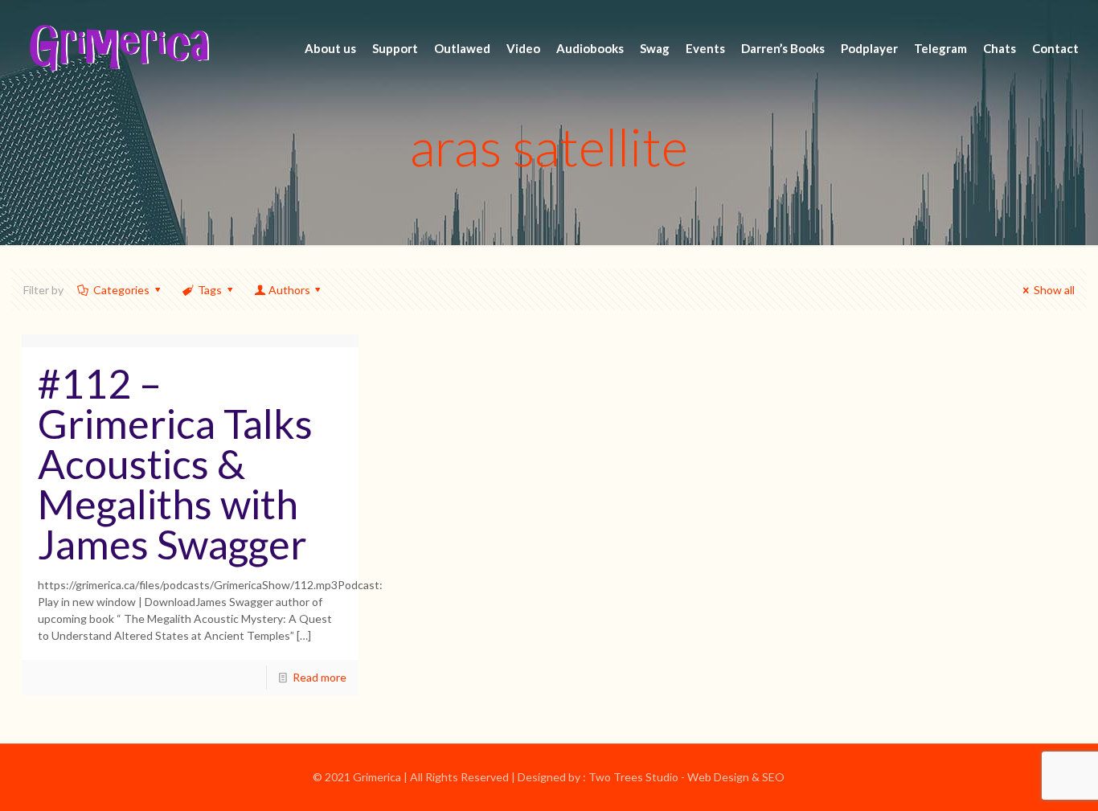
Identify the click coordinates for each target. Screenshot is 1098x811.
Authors (289, 290)
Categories (121, 290)
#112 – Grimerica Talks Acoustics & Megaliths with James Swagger (175, 463)
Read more (319, 677)
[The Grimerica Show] (118, 48)
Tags (210, 290)
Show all (1054, 290)
